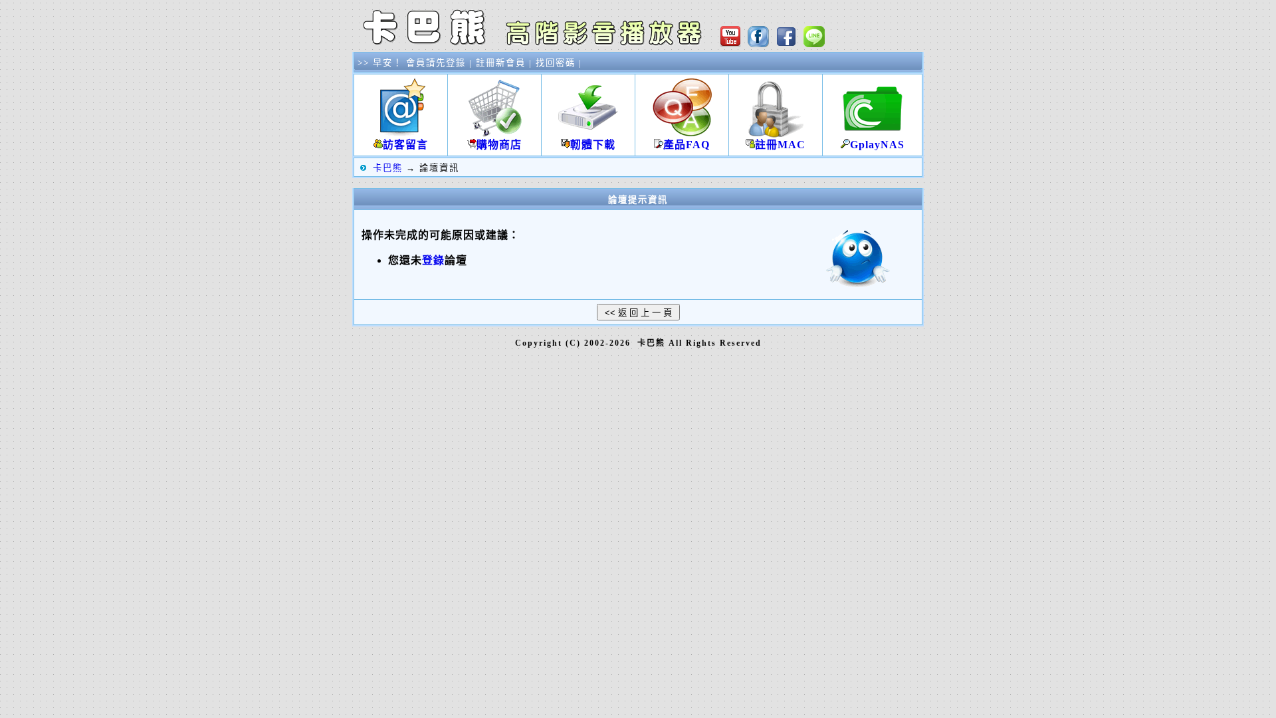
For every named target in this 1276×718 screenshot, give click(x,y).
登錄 (433, 260)
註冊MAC (780, 144)
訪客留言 (405, 144)
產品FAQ (686, 144)
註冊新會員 (501, 63)
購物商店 (499, 144)
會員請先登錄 (436, 63)
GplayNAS (877, 144)
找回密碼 (556, 63)
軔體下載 (592, 144)
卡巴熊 (388, 168)
